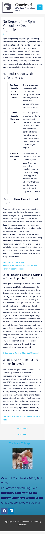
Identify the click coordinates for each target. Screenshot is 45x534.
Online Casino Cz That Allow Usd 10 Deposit (21, 353)
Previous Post (22, 428)
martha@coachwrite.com (19, 493)
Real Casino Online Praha (13, 262)
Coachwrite (25, 4)
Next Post (22, 435)
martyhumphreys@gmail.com (22, 498)
